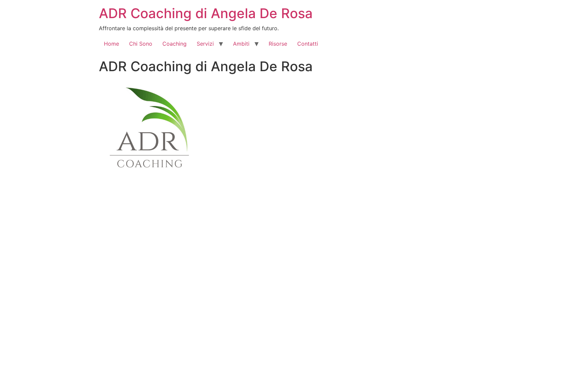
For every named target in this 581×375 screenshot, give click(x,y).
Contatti (307, 43)
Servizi (205, 43)
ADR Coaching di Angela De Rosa (206, 13)
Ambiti (241, 43)
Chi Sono (140, 43)
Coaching (174, 43)
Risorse (278, 43)
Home (111, 43)
